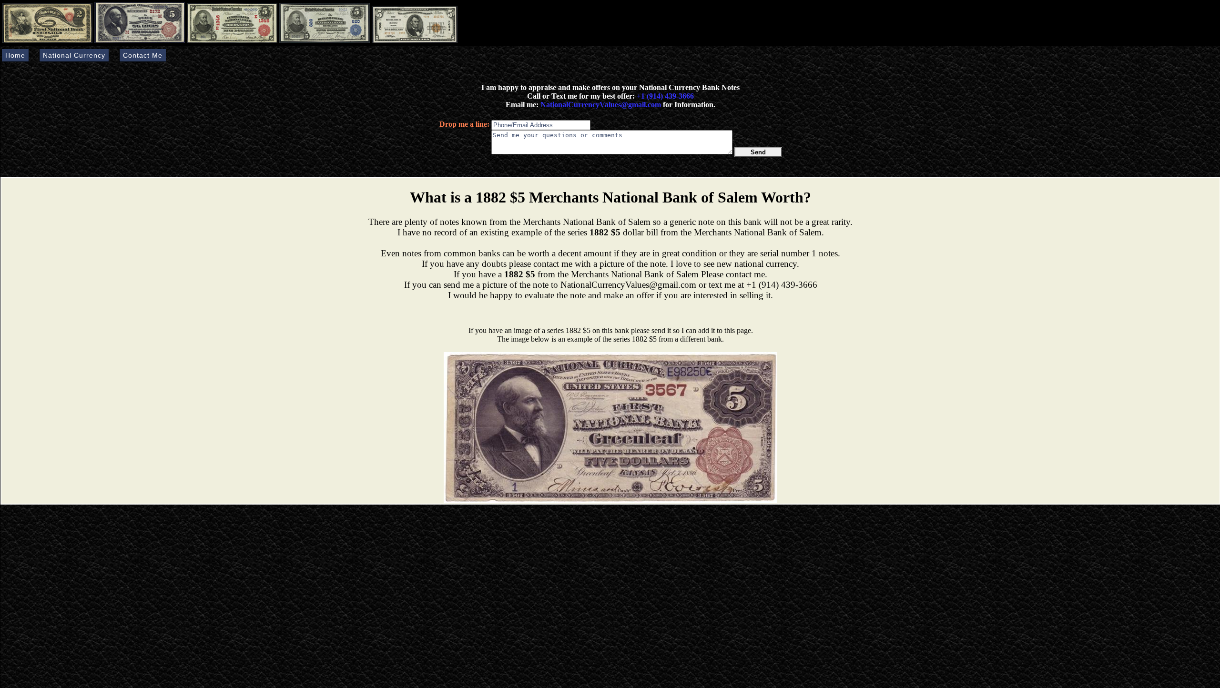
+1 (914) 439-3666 (665, 96)
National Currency (74, 55)
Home (15, 55)
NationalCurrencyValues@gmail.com (600, 105)
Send (758, 152)
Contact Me (143, 55)
